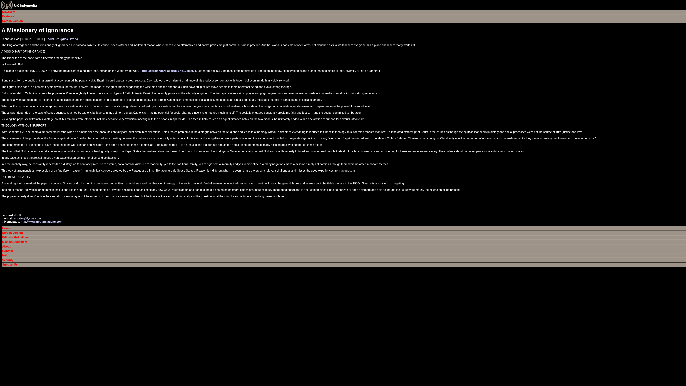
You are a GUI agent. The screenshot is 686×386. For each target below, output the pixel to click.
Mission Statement (14, 241)
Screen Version (12, 21)
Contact (7, 251)
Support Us (10, 264)
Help (5, 255)
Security (7, 260)
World (74, 39)
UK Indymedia (25, 5)
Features (8, 16)
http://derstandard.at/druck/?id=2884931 (169, 70)
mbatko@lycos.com (27, 218)
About (6, 246)
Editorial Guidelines (15, 237)
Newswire (8, 11)
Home (6, 228)
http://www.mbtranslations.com (41, 221)
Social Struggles (57, 39)
